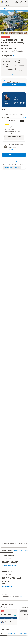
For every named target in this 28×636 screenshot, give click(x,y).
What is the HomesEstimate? (9, 565)
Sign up (21, 2)
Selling (19, 5)
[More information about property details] (13, 56)
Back (4, 8)
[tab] (8, 161)
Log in (25, 2)
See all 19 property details (10, 74)
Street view (6, 167)
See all (24, 117)
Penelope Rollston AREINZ (8, 622)
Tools (24, 5)
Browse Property (5, 5)
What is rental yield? (7, 586)
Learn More (10, 149)
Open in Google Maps (15, 167)
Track (14, 84)
